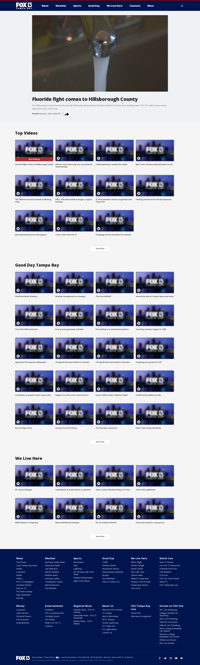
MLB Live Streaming (168, 618)
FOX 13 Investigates (25, 581)
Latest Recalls (22, 613)
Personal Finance (23, 616)
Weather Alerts (51, 575)
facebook (160, 658)
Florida (19, 568)
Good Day (108, 558)
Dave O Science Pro (111, 581)
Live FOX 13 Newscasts (169, 565)
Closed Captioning (110, 623)
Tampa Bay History (139, 585)
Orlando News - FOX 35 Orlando (83, 610)
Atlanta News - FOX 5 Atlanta (82, 622)
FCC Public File (108, 626)
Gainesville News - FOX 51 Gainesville (84, 616)
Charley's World (109, 565)
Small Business (22, 623)
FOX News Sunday (24, 591)
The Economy (22, 619)
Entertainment (54, 605)
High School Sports (81, 581)
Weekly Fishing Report (83, 577)
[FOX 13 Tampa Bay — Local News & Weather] (25, 6)
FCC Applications (109, 629)
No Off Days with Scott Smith (83, 573)
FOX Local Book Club (54, 613)
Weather (50, 558)
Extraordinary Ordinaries (112, 572)
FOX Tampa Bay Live (168, 585)
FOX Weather (51, 588)
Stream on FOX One (171, 605)
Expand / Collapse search (182, 6)
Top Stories (21, 562)
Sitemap (19, 598)
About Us (107, 605)
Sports (77, 558)
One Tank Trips (137, 572)
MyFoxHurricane (52, 585)
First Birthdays (108, 578)
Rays (75, 565)
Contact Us (107, 632)
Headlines (49, 609)
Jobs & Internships (110, 616)
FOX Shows (50, 619)
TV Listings (107, 613)
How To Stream (166, 562)
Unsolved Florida (23, 585)
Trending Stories (52, 616)
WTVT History (108, 619)
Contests (49, 626)
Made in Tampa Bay (140, 578)
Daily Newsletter (23, 594)
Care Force (136, 588)
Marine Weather (52, 572)
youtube (176, 658)
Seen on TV (21, 588)
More (150, 5)
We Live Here (139, 558)
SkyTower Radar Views (55, 562)
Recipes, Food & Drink (141, 581)
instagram (171, 658)
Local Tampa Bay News (26, 565)
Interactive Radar (52, 565)
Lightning (77, 568)
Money (20, 605)
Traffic (105, 562)
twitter (165, 658)
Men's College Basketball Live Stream (170, 629)
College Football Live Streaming (168, 614)
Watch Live (166, 558)
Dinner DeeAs (137, 568)
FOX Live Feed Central (169, 578)
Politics (19, 578)
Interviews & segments (141, 616)
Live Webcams (51, 568)
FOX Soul (163, 575)
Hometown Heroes (110, 568)
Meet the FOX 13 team (112, 609)
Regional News (82, 605)
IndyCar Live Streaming (169, 625)
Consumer (20, 572)
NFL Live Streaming (168, 609)
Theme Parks (137, 575)
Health (19, 575)
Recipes (105, 575)
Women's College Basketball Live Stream (169, 635)
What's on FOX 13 (53, 623)
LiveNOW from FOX (168, 568)
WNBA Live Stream (167, 640)
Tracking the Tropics (54, 581)
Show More (100, 249)
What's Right (136, 562)
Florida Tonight (137, 565)
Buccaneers (78, 562)
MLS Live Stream (166, 643)
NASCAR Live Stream (168, 622)
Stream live (136, 613)
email (181, 658)
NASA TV (163, 581)
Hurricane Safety (52, 578)
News (19, 558)
